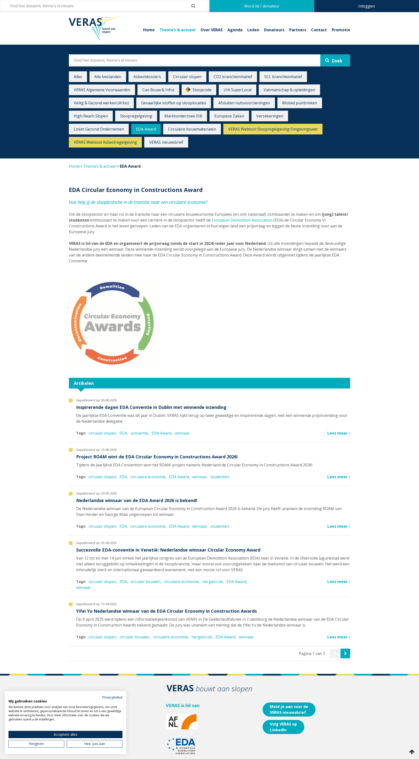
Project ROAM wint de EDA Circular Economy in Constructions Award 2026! (157, 457)
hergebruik (212, 581)
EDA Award (146, 129)
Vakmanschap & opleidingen (289, 89)
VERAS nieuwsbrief (166, 142)
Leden (253, 30)
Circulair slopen (187, 76)
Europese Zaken (229, 116)
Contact (319, 30)
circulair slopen (102, 433)
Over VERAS (212, 30)
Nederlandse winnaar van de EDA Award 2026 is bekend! (136, 500)
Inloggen (366, 6)
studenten (219, 476)
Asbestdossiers (147, 76)
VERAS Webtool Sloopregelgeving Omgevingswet (273, 129)
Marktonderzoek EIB (183, 116)
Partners (297, 30)
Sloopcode (202, 89)
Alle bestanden (107, 76)
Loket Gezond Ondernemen (99, 129)
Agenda (234, 30)
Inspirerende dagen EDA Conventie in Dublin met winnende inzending (151, 407)
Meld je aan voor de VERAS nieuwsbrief (289, 709)
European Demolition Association (242, 220)
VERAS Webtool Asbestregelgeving (105, 142)
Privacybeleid (112, 697)
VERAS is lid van (183, 705)
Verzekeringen (269, 116)
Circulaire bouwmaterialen (192, 129)
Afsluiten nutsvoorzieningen (244, 103)
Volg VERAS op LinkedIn (283, 727)
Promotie (341, 30)
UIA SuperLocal (237, 89)
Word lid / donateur (262, 6)
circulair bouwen (145, 581)
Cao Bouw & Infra (158, 89)
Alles (78, 76)
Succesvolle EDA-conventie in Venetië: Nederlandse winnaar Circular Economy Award (168, 550)
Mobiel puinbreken (299, 103)
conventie (139, 433)
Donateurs (274, 30)
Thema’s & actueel (178, 30)
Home (149, 30)
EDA (123, 433)
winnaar (182, 433)
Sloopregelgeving (136, 116)
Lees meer (338, 433)
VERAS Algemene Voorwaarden (102, 89)
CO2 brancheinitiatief (233, 76)
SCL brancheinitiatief (283, 76)
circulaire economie (148, 476)
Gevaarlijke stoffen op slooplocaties (173, 103)
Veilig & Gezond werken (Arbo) (101, 103)
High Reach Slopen (91, 116)
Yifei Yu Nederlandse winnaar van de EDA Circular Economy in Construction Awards (166, 611)
